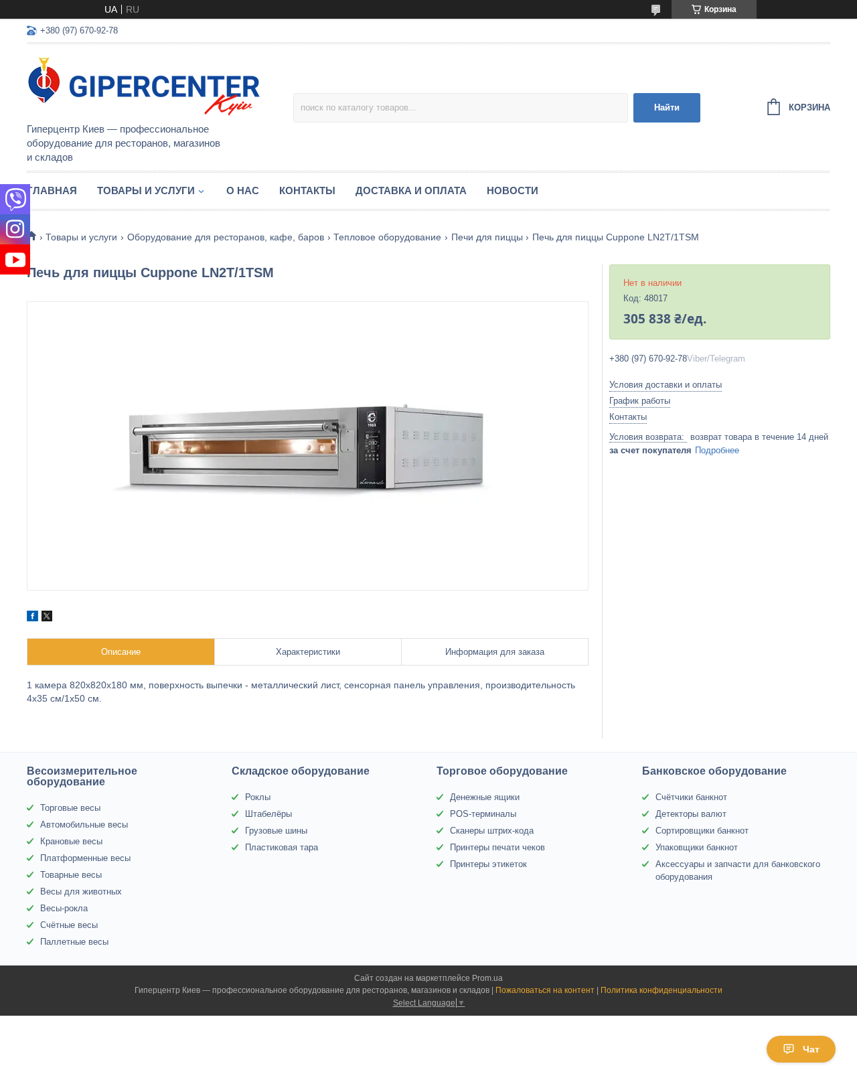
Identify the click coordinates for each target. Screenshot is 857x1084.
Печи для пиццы (487, 237)
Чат (811, 1049)
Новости (512, 190)
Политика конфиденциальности (661, 990)
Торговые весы (70, 808)
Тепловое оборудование (387, 237)
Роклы (257, 797)
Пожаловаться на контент (545, 990)
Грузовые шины (276, 831)
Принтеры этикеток (488, 864)
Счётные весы (69, 925)
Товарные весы (71, 875)
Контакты (307, 190)
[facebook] (32, 618)
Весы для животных (81, 891)
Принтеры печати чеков (497, 847)
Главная (52, 190)
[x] (47, 618)
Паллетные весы (74, 942)
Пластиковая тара (281, 847)
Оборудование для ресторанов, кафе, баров (225, 237)
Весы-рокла (64, 908)
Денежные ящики (485, 797)
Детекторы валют (690, 814)
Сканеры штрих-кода (492, 831)
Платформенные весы (85, 858)
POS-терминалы (483, 814)
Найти (667, 107)
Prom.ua (487, 978)
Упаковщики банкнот (696, 847)
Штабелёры (268, 814)
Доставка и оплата (411, 190)
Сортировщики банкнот (702, 831)
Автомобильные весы (84, 825)
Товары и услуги (146, 190)
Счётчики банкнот (691, 797)
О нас (242, 190)
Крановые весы (71, 841)
